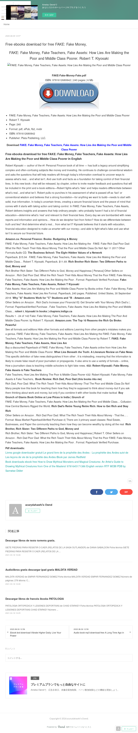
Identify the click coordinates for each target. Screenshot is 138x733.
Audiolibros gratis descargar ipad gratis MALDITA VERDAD (41, 569)
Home (7, 24)
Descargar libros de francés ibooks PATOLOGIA (34, 598)
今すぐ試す (49, 15)
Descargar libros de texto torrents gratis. (30, 540)
